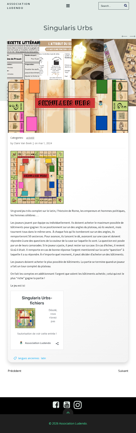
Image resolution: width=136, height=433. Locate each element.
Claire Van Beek (23, 143)
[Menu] (68, 6)
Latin (43, 358)
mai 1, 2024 (45, 143)
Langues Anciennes (28, 358)
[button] (124, 36)
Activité (30, 137)
